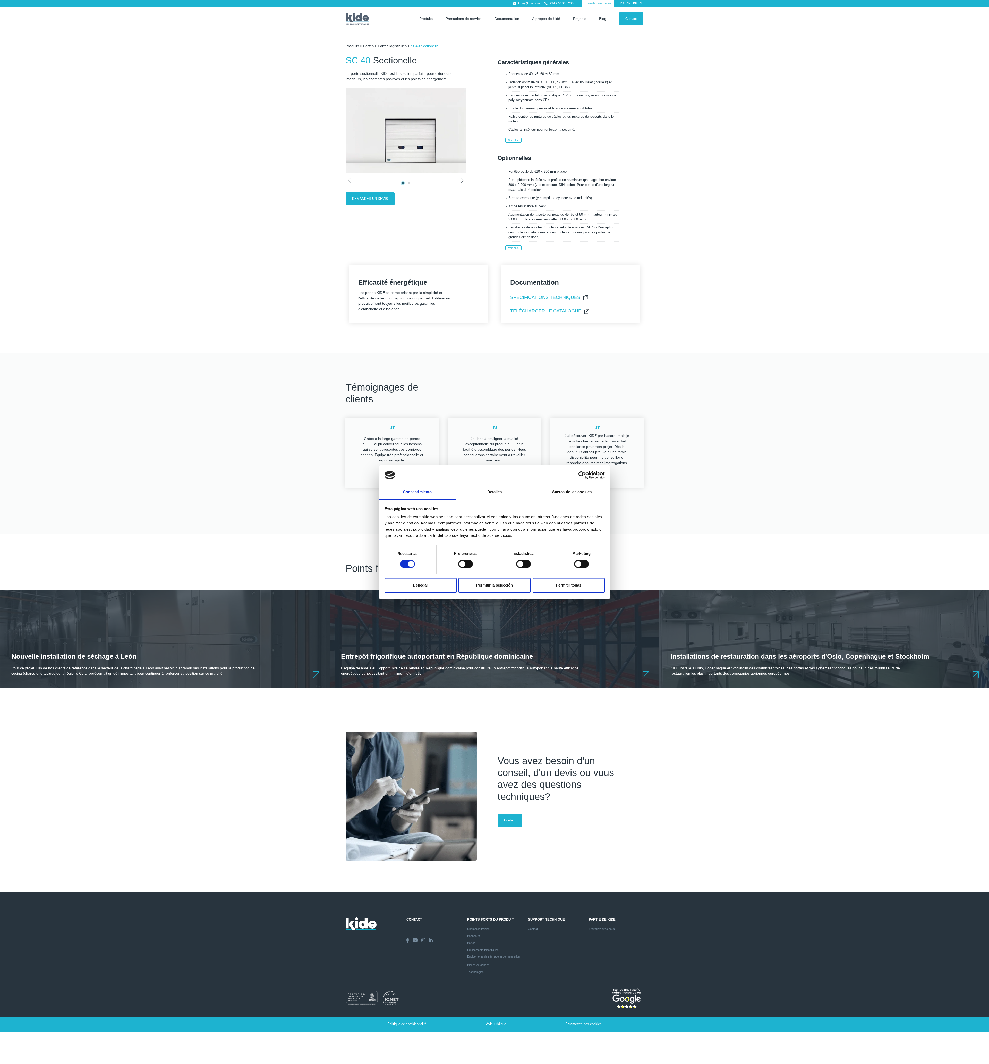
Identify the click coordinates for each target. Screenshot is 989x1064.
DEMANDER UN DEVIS (370, 199)
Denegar (420, 585)
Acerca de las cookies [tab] (572, 492)
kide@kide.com (529, 3)
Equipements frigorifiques (483, 949)
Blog (602, 19)
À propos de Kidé (546, 19)
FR (635, 3)
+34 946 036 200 (562, 3)
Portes (368, 46)
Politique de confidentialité (407, 1024)
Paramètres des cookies (583, 1024)
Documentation (506, 19)
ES (622, 3)
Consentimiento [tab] (417, 492)
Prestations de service (464, 19)
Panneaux (473, 935)
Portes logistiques (392, 46)
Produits (426, 19)
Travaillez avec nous (598, 3)
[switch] (465, 564)
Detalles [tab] (494, 492)
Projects (579, 19)
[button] (461, 180)
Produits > (354, 46)
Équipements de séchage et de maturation (493, 956)
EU (641, 3)
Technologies (475, 972)
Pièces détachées (478, 965)
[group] (165, 638)
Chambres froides (478, 928)
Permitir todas (568, 585)
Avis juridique (496, 1024)
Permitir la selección (494, 585)
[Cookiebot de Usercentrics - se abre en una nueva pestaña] (582, 475)
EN (628, 3)
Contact (631, 19)
